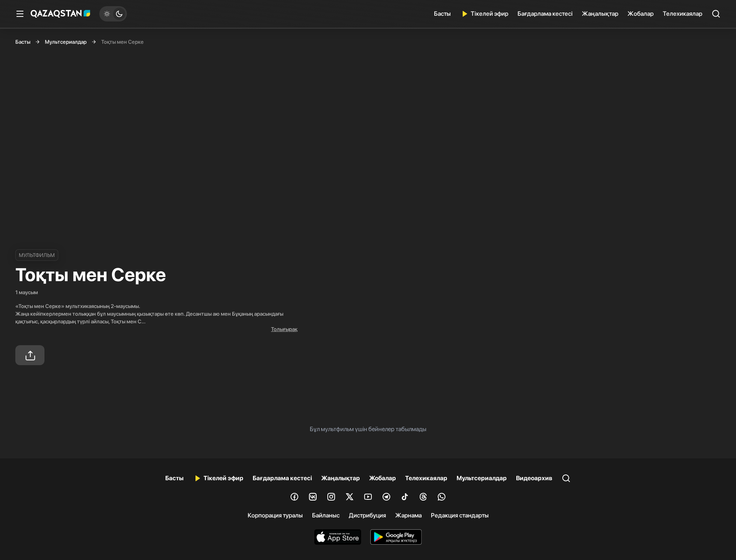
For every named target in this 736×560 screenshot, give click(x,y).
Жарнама (408, 515)
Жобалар (641, 13)
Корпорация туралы (275, 515)
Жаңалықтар (600, 13)
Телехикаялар (682, 13)
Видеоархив (534, 478)
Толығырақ (284, 329)
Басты (442, 13)
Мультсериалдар (66, 42)
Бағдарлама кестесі (545, 13)
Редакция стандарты (460, 515)
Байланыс (326, 515)
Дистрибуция (367, 515)
